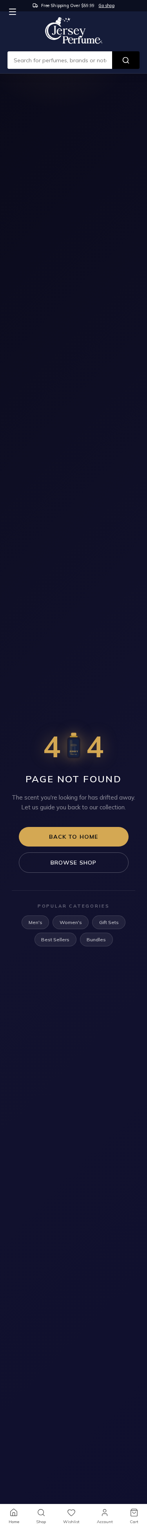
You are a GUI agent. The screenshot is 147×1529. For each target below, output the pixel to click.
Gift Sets (109, 922)
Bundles (96, 939)
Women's (71, 922)
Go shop (106, 5)
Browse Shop (74, 862)
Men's (35, 922)
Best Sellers (55, 939)
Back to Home (73, 836)
